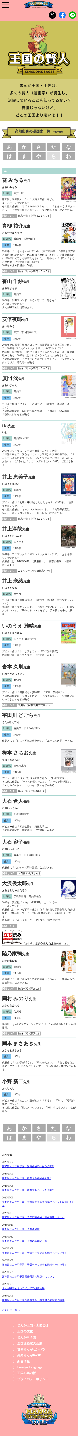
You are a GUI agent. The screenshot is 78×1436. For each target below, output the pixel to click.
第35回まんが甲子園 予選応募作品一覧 (24, 1241)
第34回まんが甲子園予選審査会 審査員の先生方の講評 (33, 1300)
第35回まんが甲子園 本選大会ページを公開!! (28, 1190)
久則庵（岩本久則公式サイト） (35, 705)
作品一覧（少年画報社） (31, 791)
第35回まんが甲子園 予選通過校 (21, 1229)
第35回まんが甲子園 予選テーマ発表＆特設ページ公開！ (34, 1252)
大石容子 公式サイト (29, 873)
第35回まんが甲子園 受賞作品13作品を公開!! (28, 1166)
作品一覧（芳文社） (29, 988)
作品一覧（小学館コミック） (34, 215)
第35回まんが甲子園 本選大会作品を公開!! (26, 1178)
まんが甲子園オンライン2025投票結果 (23, 1288)
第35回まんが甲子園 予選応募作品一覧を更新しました (33, 1217)
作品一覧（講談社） (29, 1033)
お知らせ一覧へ (11, 1310)
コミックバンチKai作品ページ (34, 570)
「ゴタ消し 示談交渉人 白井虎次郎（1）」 (46, 943)
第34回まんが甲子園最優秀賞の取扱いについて (28, 1276)
